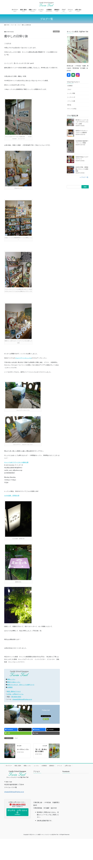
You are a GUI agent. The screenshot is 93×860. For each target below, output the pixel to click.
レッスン (36, 765)
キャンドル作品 (71, 108)
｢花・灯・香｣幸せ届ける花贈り (41, 750)
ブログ (56, 31)
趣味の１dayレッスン (13, 682)
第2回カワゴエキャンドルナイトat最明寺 (82, 131)
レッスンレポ (71, 97)
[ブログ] (9, 751)
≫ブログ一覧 (84, 177)
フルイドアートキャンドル (23, 358)
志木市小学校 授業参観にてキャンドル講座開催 (82, 169)
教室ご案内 (18, 765)
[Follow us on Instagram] (78, 75)
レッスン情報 (71, 93)
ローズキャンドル (23, 749)
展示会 (69, 105)
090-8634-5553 (16, 697)
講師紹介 (51, 765)
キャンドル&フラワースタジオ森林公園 (16, 462)
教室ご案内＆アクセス (14, 691)
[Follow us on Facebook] (69, 75)
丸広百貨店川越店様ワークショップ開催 (82, 142)
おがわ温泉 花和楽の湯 (11, 495)
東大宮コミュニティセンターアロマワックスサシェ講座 (82, 122)
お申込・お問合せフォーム (15, 694)
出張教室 (10, 687)
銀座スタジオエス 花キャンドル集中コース (20, 684)
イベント (59, 765)
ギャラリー (9, 765)
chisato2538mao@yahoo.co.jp (22, 699)
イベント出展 (71, 101)
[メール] (73, 75)
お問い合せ (68, 765)
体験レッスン (11, 679)
